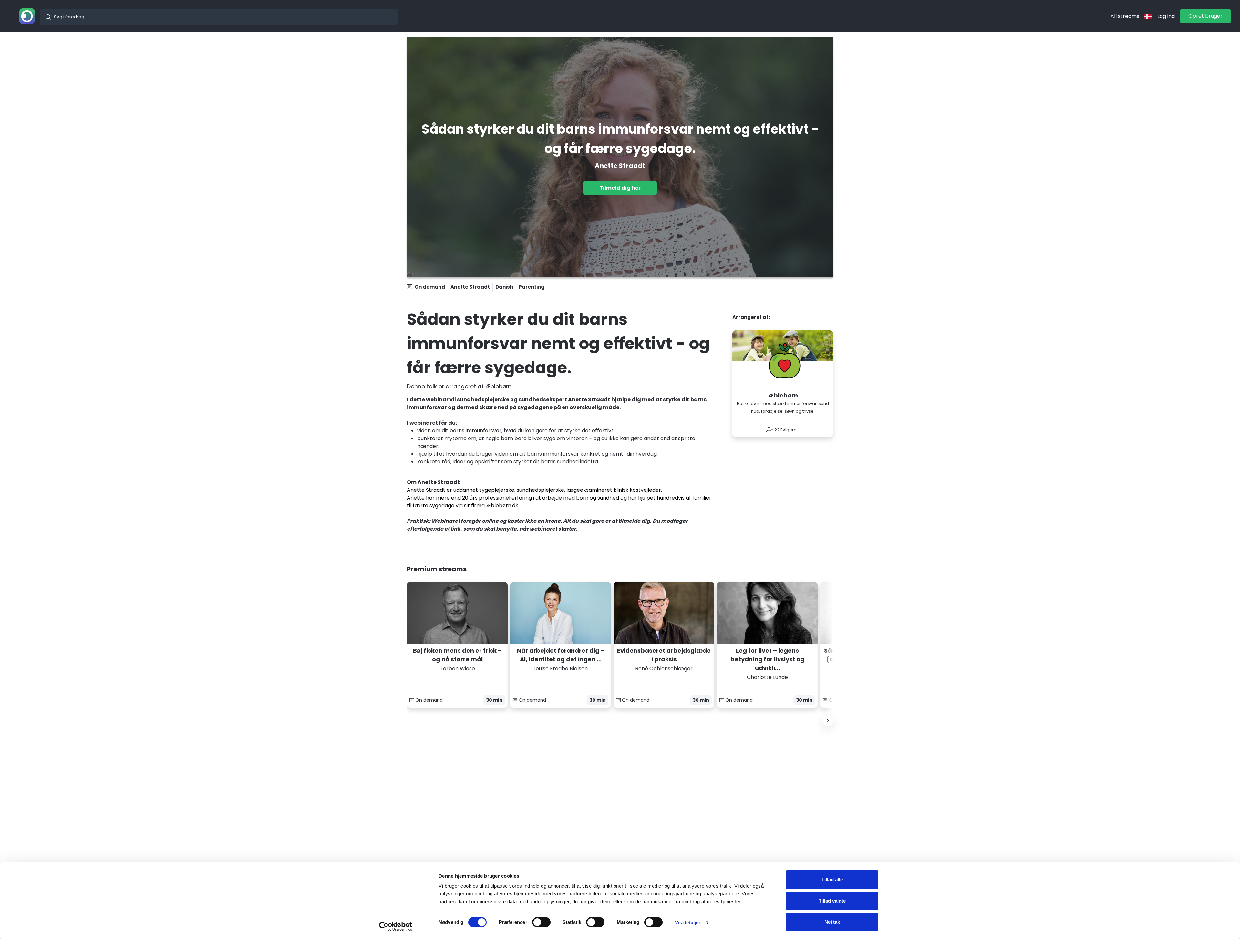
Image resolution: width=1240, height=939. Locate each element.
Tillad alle (832, 879)
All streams (1125, 16)
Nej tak (832, 921)
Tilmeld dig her (620, 187)
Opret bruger (1205, 16)
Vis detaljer (687, 922)
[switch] (541, 922)
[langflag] (1148, 16)
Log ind (1166, 16)
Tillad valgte (832, 900)
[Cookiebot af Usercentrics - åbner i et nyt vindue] (395, 926)
